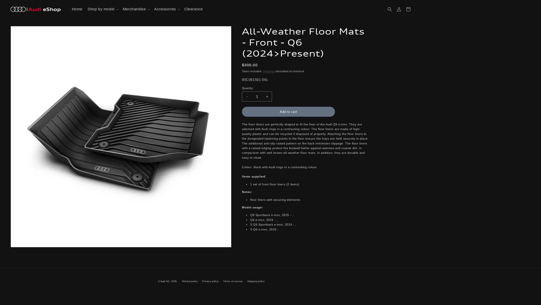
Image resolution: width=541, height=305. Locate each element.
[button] (102, 9)
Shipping (269, 71)
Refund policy (190, 281)
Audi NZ (165, 281)
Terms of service (233, 281)
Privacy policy (210, 281)
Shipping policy (256, 281)
